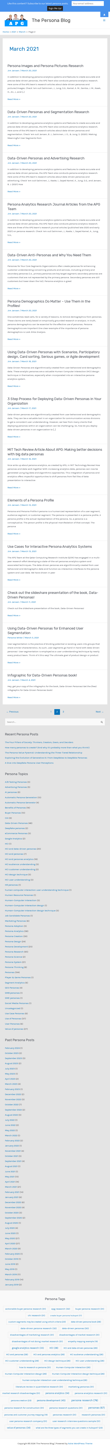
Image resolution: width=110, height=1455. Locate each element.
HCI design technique (16, 874)
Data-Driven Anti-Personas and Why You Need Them (49, 255)
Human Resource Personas (19, 895)
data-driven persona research (39, 1328)
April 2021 (10, 1181)
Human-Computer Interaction (20, 900)
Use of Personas (13, 1018)
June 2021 (10, 1171)
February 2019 (12, 1279)
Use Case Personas (14, 1013)
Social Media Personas (17, 1003)
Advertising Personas (16, 787)
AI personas (11, 792)
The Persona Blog (51, 20)
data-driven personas (75, 1328)
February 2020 (12, 1253)
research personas (93, 1414)
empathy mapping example (83, 1341)
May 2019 (9, 1269)
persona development (51, 1400)
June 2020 (10, 1233)
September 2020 (13, 1217)
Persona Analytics (14, 931)
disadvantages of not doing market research (37, 1341)
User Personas (12, 1023)
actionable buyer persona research (25, 1308)
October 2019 (11, 1259)
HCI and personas (14, 854)
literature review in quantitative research (39, 1386)
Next (100, 711)
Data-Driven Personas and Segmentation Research (48, 112)
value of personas (18, 1427)
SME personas (12, 998)
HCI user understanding (17, 879)
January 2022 (12, 1145)
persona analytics (57, 1393)
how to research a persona (35, 1367)
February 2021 (12, 1192)
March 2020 (11, 1248)
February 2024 (12, 1048)
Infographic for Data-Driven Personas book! (42, 675)
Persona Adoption (14, 926)
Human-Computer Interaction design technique (30, 910)
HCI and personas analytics (19, 859)
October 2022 (12, 1104)
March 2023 (11, 1084)
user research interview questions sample (76, 1421)
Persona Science (13, 956)
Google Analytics (13, 838)
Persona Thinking (14, 967)
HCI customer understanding (20, 869)
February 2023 (12, 1089)
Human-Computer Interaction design (24, 905)
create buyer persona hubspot (66, 1315)
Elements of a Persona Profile (31, 500)
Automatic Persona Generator (20, 802)
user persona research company (28, 1421)
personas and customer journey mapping (26, 1415)
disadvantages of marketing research (32, 1334)
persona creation (21, 1400)
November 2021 (13, 1151)
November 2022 (13, 1099)
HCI (7, 843)
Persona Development (16, 946)
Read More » (14, 99)
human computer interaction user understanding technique (37, 890)
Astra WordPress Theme (80, 1443)
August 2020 (11, 1222)
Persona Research (14, 951)
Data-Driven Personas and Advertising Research (46, 158)
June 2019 (10, 1264)
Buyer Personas (13, 812)
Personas (9, 972)
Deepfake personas (15, 828)
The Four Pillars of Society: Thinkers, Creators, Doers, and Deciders (39, 742)
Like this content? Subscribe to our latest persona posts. (37, 3)
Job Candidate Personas (17, 915)
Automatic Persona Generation (21, 797)
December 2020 (13, 1202)
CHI (7, 818)
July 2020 (10, 1228)
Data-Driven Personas (16, 823)
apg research (60, 1308)
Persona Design (13, 941)
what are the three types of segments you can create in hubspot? (69, 1427)
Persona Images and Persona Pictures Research (45, 66)
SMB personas (12, 992)
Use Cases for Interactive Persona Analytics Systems (50, 546)
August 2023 (11, 1063)
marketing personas (81, 1386)
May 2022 (10, 1130)
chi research (36, 1315)
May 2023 (10, 1073)
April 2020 (10, 1243)
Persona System (13, 962)
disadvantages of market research (79, 1334)
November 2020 (13, 1207)
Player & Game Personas (18, 977)
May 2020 (10, 1238)
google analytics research (28, 1348)
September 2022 (13, 1109)
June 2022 (10, 1125)
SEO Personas (12, 987)
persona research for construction (24, 1407)
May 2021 (9, 1176)
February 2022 (12, 1140)
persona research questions (65, 1407)
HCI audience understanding (20, 864)
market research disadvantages (21, 1393)
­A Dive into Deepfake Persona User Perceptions (29, 762)
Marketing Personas (15, 921)
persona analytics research (91, 1393)
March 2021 (11, 1186)
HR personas (11, 884)
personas (96, 1407)
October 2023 (12, 1053)
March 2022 (11, 1135)
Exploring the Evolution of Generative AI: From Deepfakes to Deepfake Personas (46, 757)
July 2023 (10, 1068)
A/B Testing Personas (16, 782)
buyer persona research (89, 1308)
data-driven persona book (86, 1321)
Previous (12, 711)
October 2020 (12, 1212)
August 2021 (11, 1166)
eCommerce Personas (16, 833)
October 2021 (11, 1156)
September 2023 (13, 1058)
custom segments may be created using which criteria (37, 1321)
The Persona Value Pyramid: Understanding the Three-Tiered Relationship (43, 752)
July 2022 (10, 1120)
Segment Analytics (15, 982)
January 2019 (12, 1284)
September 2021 (13, 1161)
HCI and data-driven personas (20, 848)
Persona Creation (14, 936)
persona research (84, 1400)
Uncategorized (12, 1008)
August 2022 (11, 1114)
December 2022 (13, 1094)
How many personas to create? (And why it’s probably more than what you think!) (47, 747)
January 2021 (12, 1197)
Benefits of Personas (15, 807)
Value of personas (14, 1029)
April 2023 (10, 1078)
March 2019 (11, 1274)
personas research (64, 1414)
